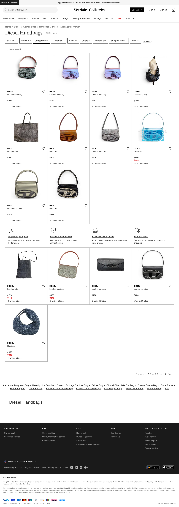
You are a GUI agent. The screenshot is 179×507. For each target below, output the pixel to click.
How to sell (81, 433)
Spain (43, 503)
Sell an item (137, 9)
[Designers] (30, 18)
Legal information (32, 467)
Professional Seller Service (87, 444)
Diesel (17, 26)
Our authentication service (53, 436)
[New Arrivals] (16, 18)
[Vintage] (103, 18)
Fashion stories (151, 448)
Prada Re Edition (134, 388)
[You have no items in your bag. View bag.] (173, 10)
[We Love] (115, 18)
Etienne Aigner (17, 388)
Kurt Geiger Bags (113, 388)
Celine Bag (97, 385)
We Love (109, 18)
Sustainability (150, 436)
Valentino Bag (154, 388)
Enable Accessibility (9, 2)
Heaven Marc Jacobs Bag (59, 388)
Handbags (44, 26)
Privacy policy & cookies (58, 467)
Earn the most (141, 236)
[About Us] (136, 18)
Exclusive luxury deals (103, 236)
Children (55, 18)
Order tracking (48, 433)
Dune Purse (167, 385)
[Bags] (70, 18)
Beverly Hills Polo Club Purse (47, 385)
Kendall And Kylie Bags (88, 388)
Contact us (115, 436)
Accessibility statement (13, 467)
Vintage (97, 18)
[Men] (49, 18)
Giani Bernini (35, 388)
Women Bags (29, 26)
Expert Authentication (61, 236)
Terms (43, 467)
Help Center (115, 433)
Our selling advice (84, 436)
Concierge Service (12, 436)
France (5, 503)
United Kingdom (14, 503)
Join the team (150, 444)
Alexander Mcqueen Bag (16, 385)
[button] (173, 10)
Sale (119, 18)
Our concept (9, 433)
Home (8, 26)
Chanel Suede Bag (147, 385)
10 (165, 374)
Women (35, 18)
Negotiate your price (18, 236)
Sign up (163, 9)
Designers (23, 18)
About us (148, 433)
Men (45, 18)
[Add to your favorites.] (43, 91)
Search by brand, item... (18, 9)
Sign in (151, 9)
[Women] (41, 18)
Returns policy (48, 440)
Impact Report (151, 440)
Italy (48, 503)
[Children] (61, 18)
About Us (130, 18)
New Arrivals (8, 18)
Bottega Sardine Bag (77, 385)
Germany (36, 503)
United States (26, 503)
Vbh (167, 388)
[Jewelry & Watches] (92, 18)
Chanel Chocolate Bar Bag (120, 385)
